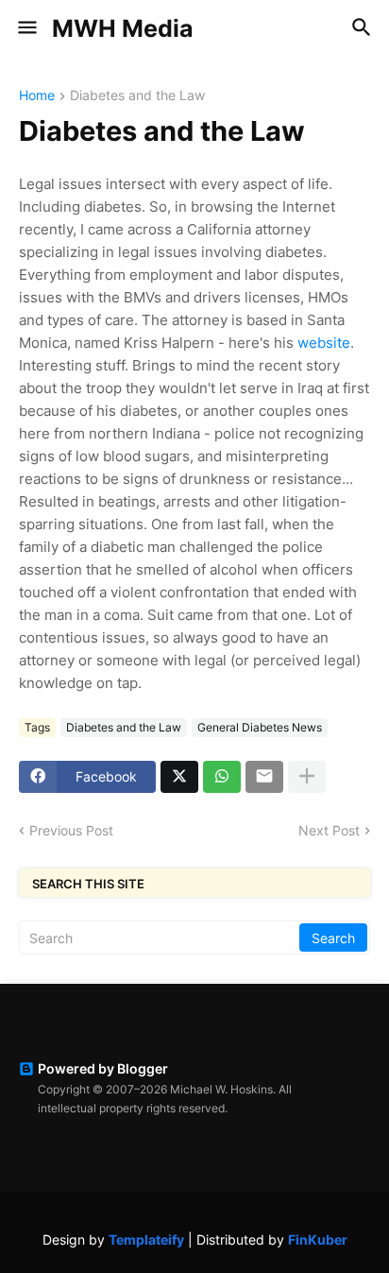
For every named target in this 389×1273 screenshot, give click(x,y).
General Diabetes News (259, 727)
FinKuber (317, 1239)
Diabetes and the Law (137, 96)
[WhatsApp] (222, 777)
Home (37, 96)
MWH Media (123, 28)
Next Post (329, 830)
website (323, 343)
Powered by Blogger (103, 1068)
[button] (26, 28)
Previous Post (71, 830)
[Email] (264, 777)
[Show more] (307, 777)
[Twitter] (179, 777)
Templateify (146, 1239)
